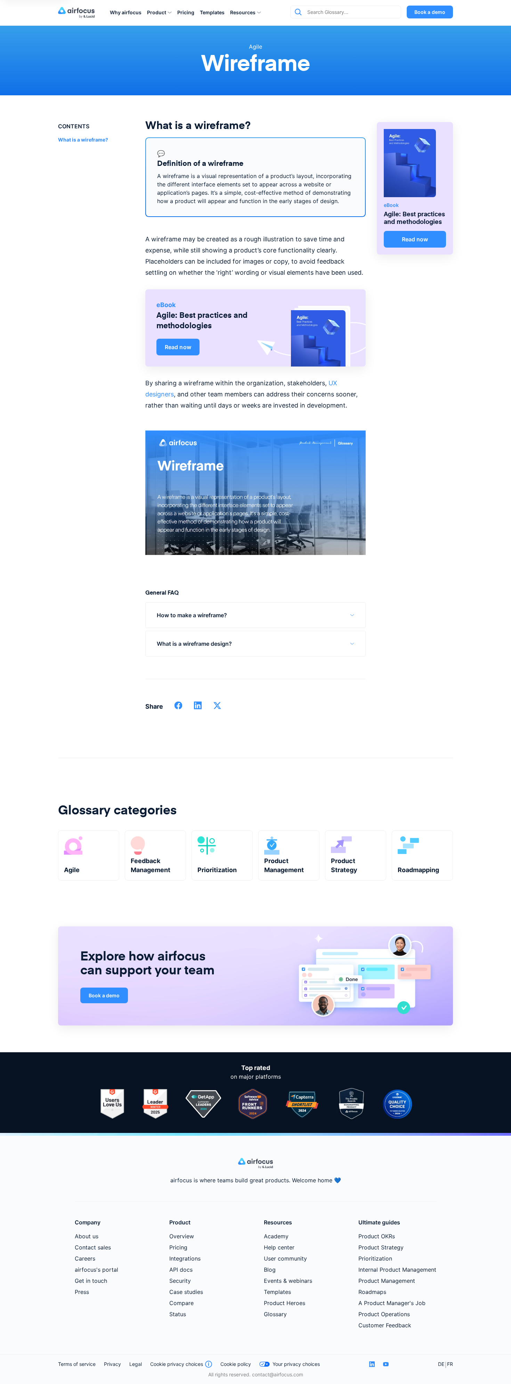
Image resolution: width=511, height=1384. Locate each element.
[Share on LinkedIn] (198, 707)
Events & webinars (288, 1280)
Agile (255, 46)
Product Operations (384, 1314)
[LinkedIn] (372, 1364)
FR (450, 1364)
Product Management (386, 1280)
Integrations (185, 1258)
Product (156, 12)
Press (82, 1291)
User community (285, 1258)
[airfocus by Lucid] (78, 12)
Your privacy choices (296, 1364)
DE (441, 1364)
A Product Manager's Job (391, 1302)
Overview (181, 1236)
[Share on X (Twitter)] (217, 707)
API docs (181, 1269)
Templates (212, 12)
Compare (181, 1302)
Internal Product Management (397, 1269)
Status (177, 1314)
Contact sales (93, 1247)
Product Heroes (284, 1302)
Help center (279, 1247)
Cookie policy (235, 1364)
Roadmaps (372, 1291)
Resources (243, 12)
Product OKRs (376, 1236)
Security (180, 1280)
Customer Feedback (384, 1325)
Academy (276, 1236)
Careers (85, 1258)
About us (86, 1236)
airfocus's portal (96, 1269)
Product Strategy (381, 1247)
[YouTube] (386, 1364)
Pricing (185, 12)
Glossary (275, 1314)
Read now (178, 347)
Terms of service (77, 1364)
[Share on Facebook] (178, 707)
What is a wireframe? (83, 140)
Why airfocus (125, 12)
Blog (270, 1269)
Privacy (112, 1364)
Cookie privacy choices (176, 1364)
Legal (135, 1364)
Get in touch (91, 1280)
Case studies (186, 1291)
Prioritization (375, 1258)
